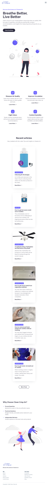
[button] (46, 2)
